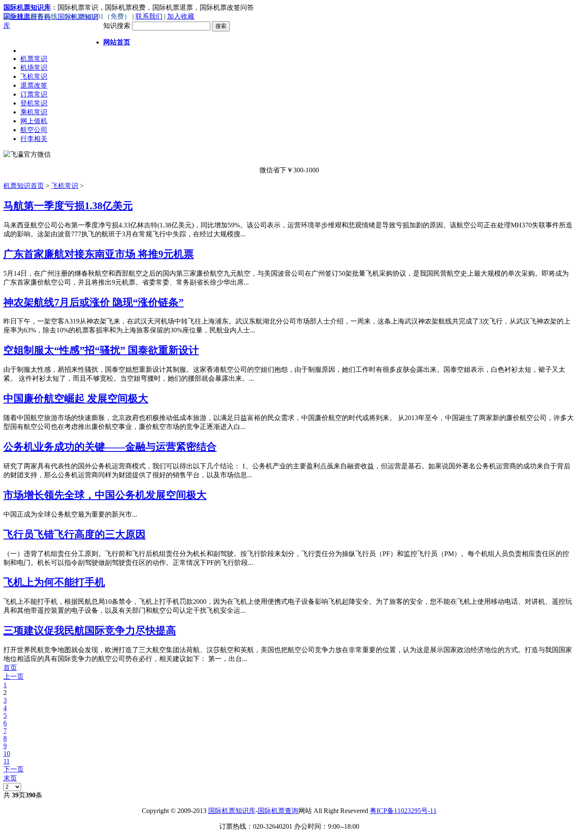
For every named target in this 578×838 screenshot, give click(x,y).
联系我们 (148, 16)
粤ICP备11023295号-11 (403, 810)
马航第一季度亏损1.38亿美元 (68, 205)
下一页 (13, 769)
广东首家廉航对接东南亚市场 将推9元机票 (98, 254)
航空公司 (33, 129)
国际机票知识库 (232, 810)
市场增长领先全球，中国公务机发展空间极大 (104, 495)
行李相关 (33, 138)
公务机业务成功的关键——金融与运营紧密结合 (110, 446)
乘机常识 (33, 112)
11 (6, 761)
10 (6, 753)
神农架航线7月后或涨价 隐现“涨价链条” (93, 302)
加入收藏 (180, 16)
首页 (10, 667)
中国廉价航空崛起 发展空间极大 (75, 398)
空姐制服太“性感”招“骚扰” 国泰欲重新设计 (101, 350)
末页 (10, 778)
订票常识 (33, 94)
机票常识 (33, 58)
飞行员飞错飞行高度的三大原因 (74, 534)
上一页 (13, 676)
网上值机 (33, 120)
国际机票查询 (278, 810)
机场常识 (33, 67)
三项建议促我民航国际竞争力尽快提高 (89, 630)
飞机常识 (33, 76)
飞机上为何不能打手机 (54, 582)
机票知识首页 (23, 185)
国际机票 (16, 16)
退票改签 (33, 85)
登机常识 (33, 103)
